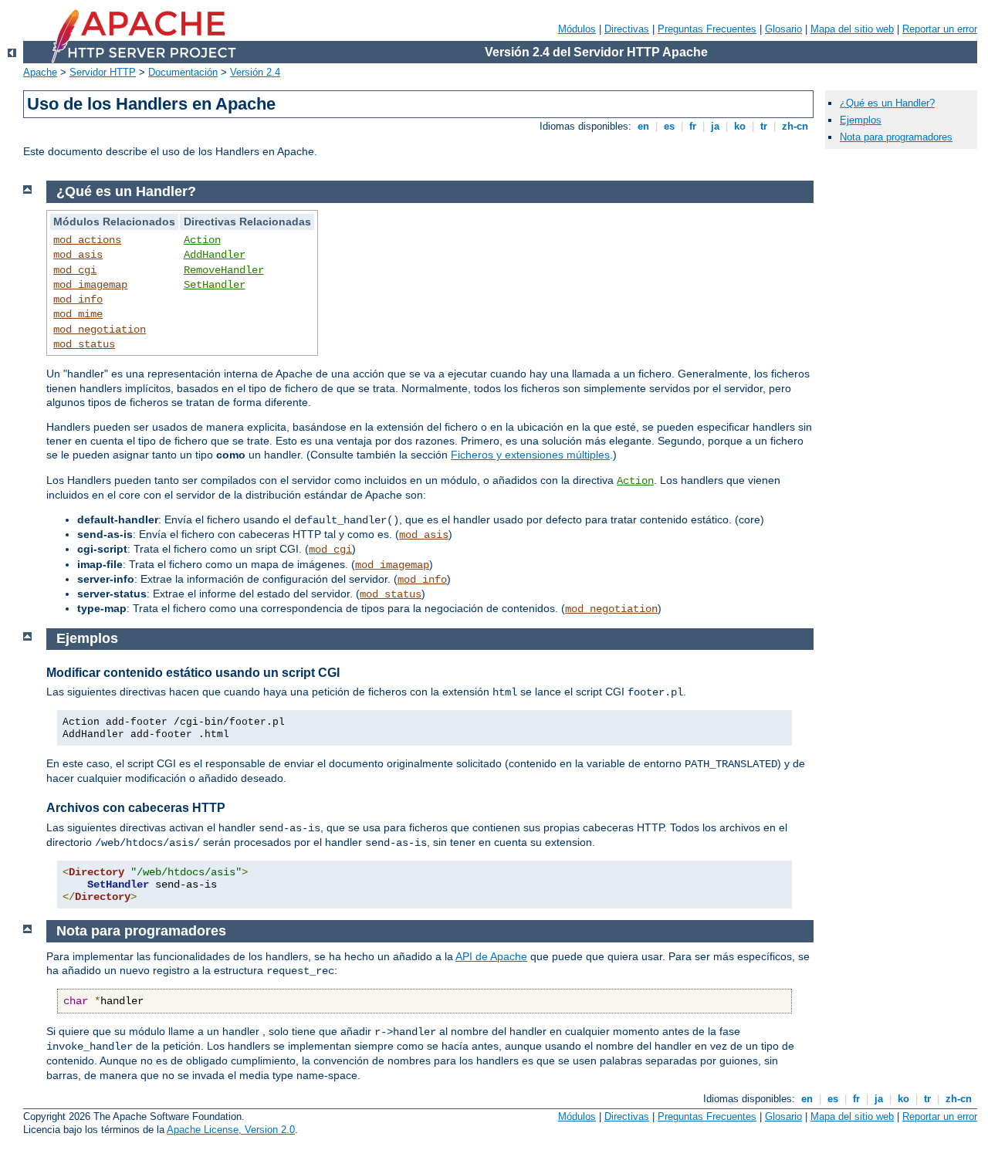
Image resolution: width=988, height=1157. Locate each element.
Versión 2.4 (255, 72)
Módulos (577, 29)
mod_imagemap (90, 285)
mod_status (84, 344)
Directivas (626, 29)
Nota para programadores (896, 137)
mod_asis (78, 255)
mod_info (78, 299)
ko (740, 126)
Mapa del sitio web (852, 29)
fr (692, 126)
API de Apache (491, 956)
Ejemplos (860, 120)
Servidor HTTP (102, 72)
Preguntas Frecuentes (707, 29)
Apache (40, 72)
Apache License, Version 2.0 (231, 1129)
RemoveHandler (224, 270)
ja (715, 126)
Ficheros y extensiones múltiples (530, 454)
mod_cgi (74, 270)
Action (202, 240)
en (643, 126)
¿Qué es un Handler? (887, 103)
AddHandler (214, 255)
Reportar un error (939, 29)
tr (763, 126)
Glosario (783, 29)
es (669, 126)
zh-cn (795, 126)
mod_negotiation (99, 329)
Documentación (183, 72)
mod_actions (87, 240)
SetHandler (214, 285)
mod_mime (78, 314)
